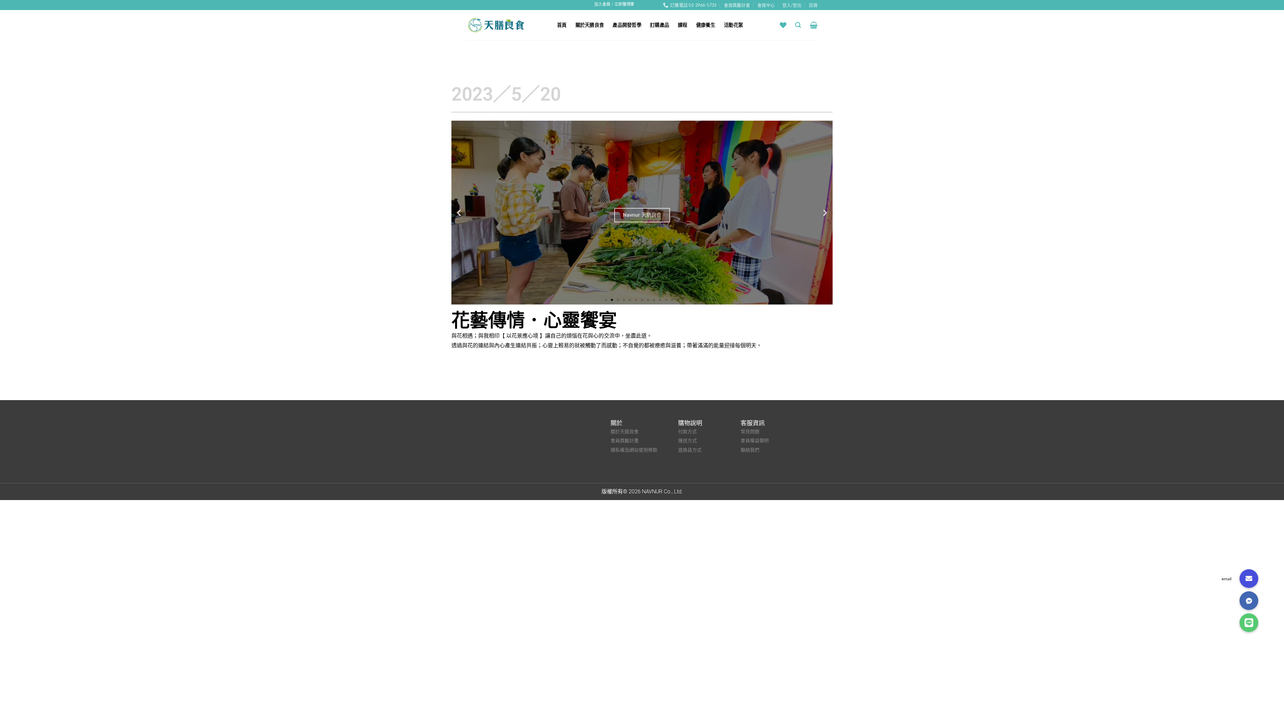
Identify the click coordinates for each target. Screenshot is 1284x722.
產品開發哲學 (627, 25)
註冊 (813, 5)
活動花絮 (733, 25)
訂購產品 (659, 25)
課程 (682, 25)
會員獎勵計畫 (737, 5)
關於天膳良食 (589, 25)
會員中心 (766, 5)
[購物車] (814, 25)
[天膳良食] (506, 25)
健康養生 (705, 25)
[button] (606, 300)
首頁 (562, 25)
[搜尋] (798, 25)
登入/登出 (791, 5)
